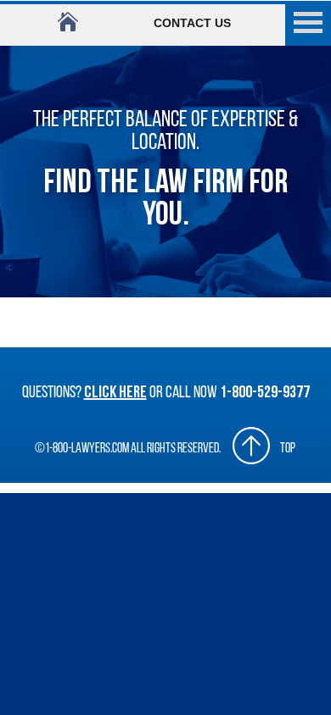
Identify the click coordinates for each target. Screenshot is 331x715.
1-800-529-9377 (265, 393)
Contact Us (192, 23)
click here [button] (115, 393)
